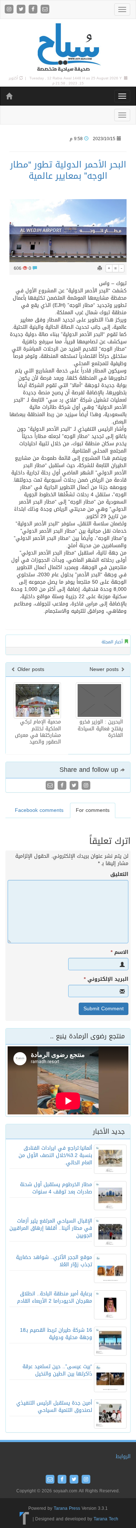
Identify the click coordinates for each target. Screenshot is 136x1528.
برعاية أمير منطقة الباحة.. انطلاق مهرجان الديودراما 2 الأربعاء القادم (54, 1297)
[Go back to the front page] (68, 48)
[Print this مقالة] (100, 268)
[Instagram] (10, 10)
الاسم (119, 952)
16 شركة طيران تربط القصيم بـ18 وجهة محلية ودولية (56, 1333)
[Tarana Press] (24, 1519)
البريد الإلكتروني (106, 979)
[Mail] (45, 10)
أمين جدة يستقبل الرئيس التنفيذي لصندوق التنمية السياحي (54, 1406)
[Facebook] (34, 10)
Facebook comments (39, 810)
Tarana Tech (106, 1519)
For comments (93, 810)
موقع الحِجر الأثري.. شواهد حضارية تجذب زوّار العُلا (54, 1261)
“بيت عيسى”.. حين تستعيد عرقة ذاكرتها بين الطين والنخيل (57, 1370)
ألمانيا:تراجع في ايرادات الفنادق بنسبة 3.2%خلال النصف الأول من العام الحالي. (55, 1155)
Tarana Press (67, 1508)
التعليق (119, 874)
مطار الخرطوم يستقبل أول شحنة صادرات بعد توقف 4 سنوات (56, 1188)
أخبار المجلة (112, 642)
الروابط (123, 1456)
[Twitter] (22, 10)
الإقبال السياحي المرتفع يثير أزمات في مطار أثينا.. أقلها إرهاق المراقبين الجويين (50, 1228)
